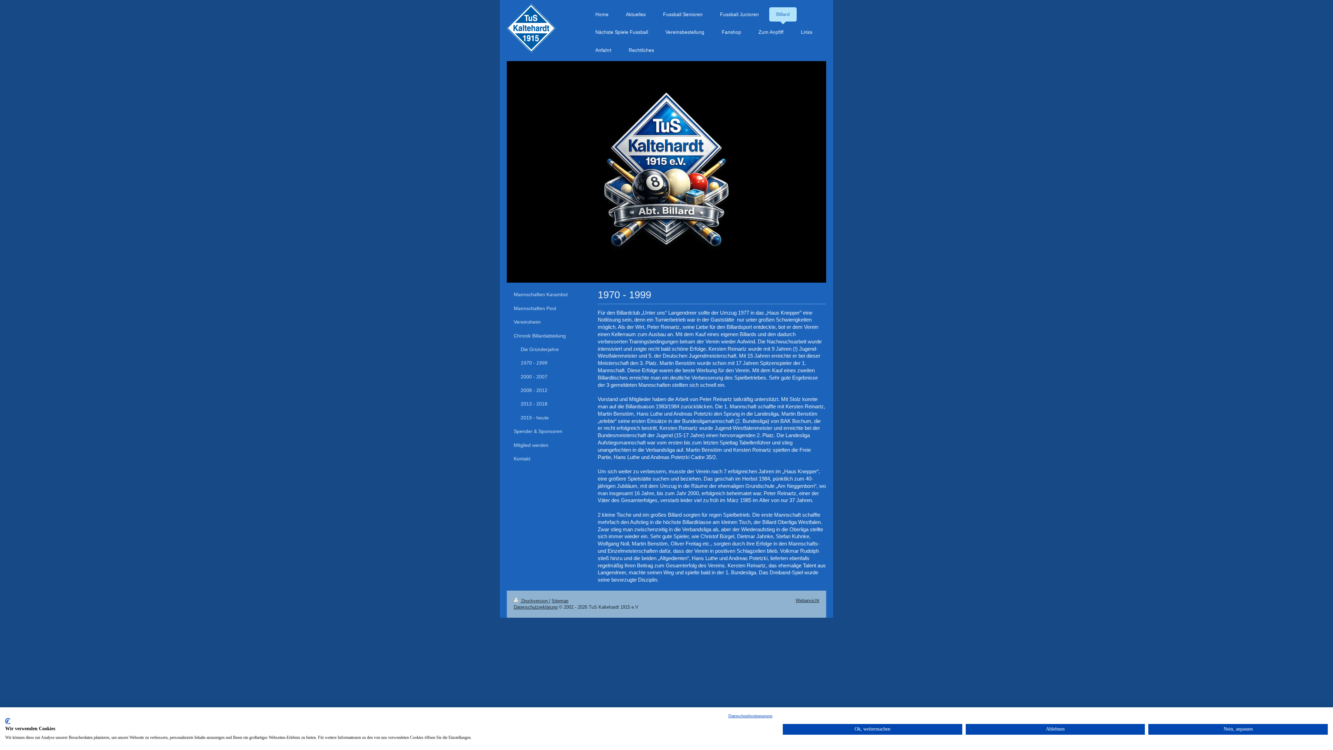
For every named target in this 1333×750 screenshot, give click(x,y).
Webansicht (807, 600)
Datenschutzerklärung (535, 607)
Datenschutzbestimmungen (750, 716)
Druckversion (534, 600)
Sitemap (560, 600)
